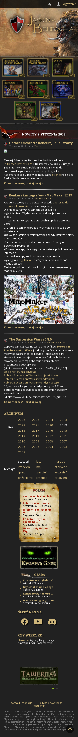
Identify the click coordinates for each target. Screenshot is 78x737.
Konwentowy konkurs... (38, 593)
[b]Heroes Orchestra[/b (18, 164)
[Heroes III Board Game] (13, 76)
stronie (56, 174)
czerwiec (61, 467)
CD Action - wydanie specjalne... (35, 520)
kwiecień (24, 467)
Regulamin (39, 705)
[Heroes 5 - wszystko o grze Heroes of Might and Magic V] (51, 120)
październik (25, 478)
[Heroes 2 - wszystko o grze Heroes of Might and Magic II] (38, 98)
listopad (41, 478)
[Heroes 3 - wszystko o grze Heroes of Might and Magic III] (63, 98)
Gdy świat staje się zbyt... (39, 587)
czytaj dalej (33, 183)
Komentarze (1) (14, 402)
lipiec (21, 472)
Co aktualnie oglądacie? (38, 580)
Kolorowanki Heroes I (36, 503)
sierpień (42, 472)
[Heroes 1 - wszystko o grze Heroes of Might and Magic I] (13, 98)
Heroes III (33, 342)
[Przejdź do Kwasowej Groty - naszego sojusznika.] (39, 567)
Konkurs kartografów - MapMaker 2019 (40, 195)
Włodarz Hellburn (43, 198)
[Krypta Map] (63, 76)
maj (38, 467)
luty (38, 461)
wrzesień (61, 472)
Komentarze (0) (14, 183)
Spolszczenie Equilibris (37, 496)
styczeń (23, 461)
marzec (60, 461)
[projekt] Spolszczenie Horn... (37, 511)
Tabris (37, 145)
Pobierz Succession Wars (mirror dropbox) (29, 379)
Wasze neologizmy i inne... (40, 600)
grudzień (61, 478)
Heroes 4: (23, 640)
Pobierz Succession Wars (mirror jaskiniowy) (31, 375)
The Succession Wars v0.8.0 (30, 339)
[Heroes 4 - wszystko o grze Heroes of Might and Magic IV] (26, 120)
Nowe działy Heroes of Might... (37, 530)
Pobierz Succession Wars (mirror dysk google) (31, 382)
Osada (39, 574)
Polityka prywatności (50, 703)
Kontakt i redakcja (21, 703)
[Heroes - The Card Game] (38, 76)
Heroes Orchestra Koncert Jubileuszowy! (41, 143)
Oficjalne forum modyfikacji (20, 371)
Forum (39, 490)
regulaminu (25, 260)
